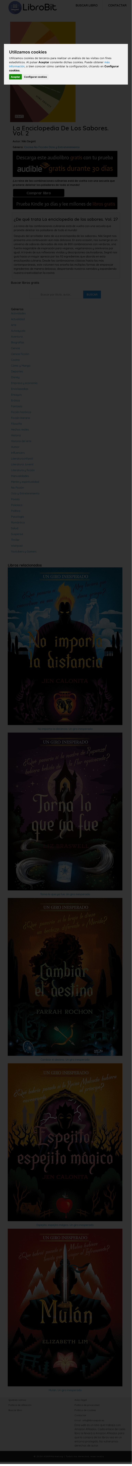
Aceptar (15, 76)
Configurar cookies (35, 76)
